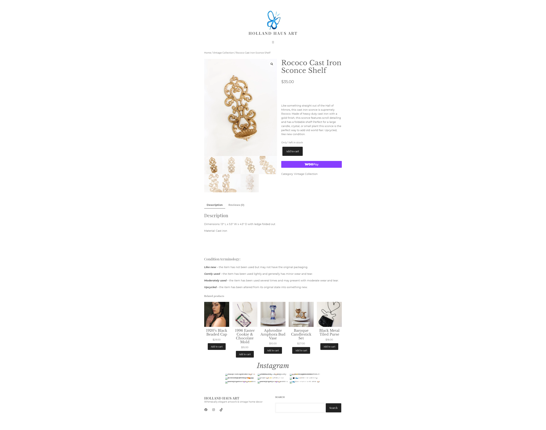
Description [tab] (215, 205)
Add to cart (292, 151)
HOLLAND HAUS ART (273, 33)
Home (207, 52)
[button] (271, 64)
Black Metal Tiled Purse (329, 332)
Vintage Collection (223, 52)
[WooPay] (311, 164)
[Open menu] (273, 42)
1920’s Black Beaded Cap (216, 332)
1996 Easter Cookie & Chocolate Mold (245, 336)
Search (333, 408)
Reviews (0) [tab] (236, 205)
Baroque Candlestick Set (301, 334)
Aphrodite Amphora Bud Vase (272, 334)
